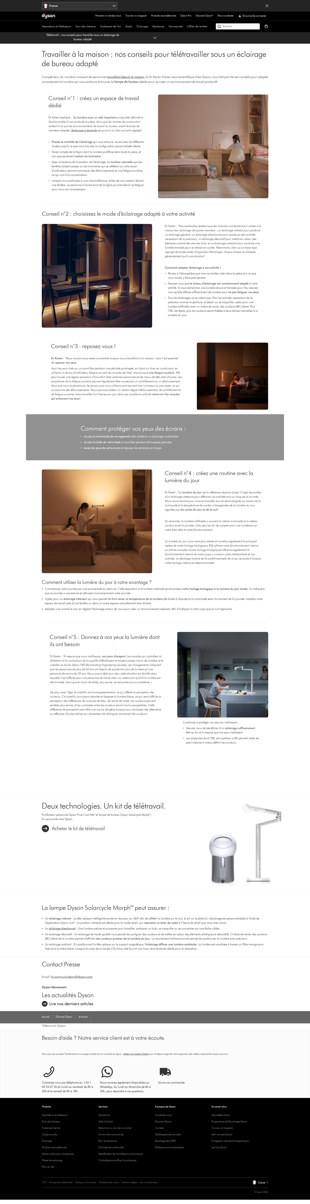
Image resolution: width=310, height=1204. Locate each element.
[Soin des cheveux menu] (97, 26)
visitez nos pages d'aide (135, 1054)
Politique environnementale (169, 1147)
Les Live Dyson (219, 1147)
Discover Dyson (163, 1121)
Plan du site (48, 1166)
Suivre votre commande (111, 1134)
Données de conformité (110, 1147)
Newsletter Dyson (221, 1115)
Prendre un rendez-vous (108, 15)
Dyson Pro (185, 15)
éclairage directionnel (62, 928)
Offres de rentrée (197, 26)
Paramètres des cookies (109, 1182)
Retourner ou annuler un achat (114, 1128)
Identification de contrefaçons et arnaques (120, 1153)
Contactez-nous (163, 1115)
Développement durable (168, 1134)
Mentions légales (129, 1182)
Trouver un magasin (136, 15)
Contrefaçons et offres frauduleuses (117, 1160)
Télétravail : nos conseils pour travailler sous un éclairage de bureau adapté (82, 37)
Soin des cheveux (86, 26)
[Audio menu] (134, 26)
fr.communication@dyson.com (72, 977)
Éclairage (142, 26)
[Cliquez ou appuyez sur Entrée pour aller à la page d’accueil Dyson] (48, 16)
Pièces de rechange (52, 1160)
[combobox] (79, 5)
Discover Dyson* (204, 15)
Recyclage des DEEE (165, 1141)
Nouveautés (176, 26)
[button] (260, 1182)
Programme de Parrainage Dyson (229, 1121)
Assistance (158, 26)
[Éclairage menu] (150, 26)
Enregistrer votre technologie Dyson (230, 1141)
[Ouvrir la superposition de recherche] (238, 26)
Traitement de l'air (110, 26)
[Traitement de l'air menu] (123, 26)
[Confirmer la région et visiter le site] (267, 5)
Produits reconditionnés (163, 15)
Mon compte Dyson (222, 1134)
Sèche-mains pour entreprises (58, 1153)
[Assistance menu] (166, 26)
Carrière (159, 1128)
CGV (44, 1182)
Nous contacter (226, 15)
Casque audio (49, 1134)
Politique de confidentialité (60, 1182)
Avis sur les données (148, 1182)
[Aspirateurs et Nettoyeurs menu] (73, 26)
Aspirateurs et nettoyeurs (55, 1115)
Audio (128, 26)
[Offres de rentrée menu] (209, 26)
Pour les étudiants (107, 1141)
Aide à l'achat (105, 1121)
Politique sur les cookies (86, 1182)
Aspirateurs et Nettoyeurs (56, 26)
